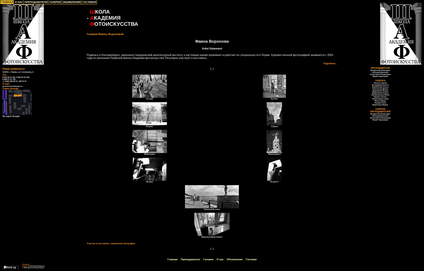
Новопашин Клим (380, 99)
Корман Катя (380, 103)
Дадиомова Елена (380, 93)
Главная (172, 259)
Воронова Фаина (380, 105)
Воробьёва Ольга (380, 87)
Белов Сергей (380, 83)
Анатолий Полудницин (380, 74)
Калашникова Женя (380, 95)
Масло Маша (380, 101)
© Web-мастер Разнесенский (33, 268)
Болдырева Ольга (380, 85)
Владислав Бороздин (380, 70)
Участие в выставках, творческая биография (111, 243)
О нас (220, 259)
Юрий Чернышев (380, 120)
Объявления (234, 259)
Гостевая (251, 259)
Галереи (208, 259)
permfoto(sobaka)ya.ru (12, 86)
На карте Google (11, 116)
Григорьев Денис (380, 89)
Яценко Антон (380, 97)
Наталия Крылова (380, 72)
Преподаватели (190, 259)
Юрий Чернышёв (380, 76)
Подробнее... (330, 63)
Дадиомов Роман (380, 91)
